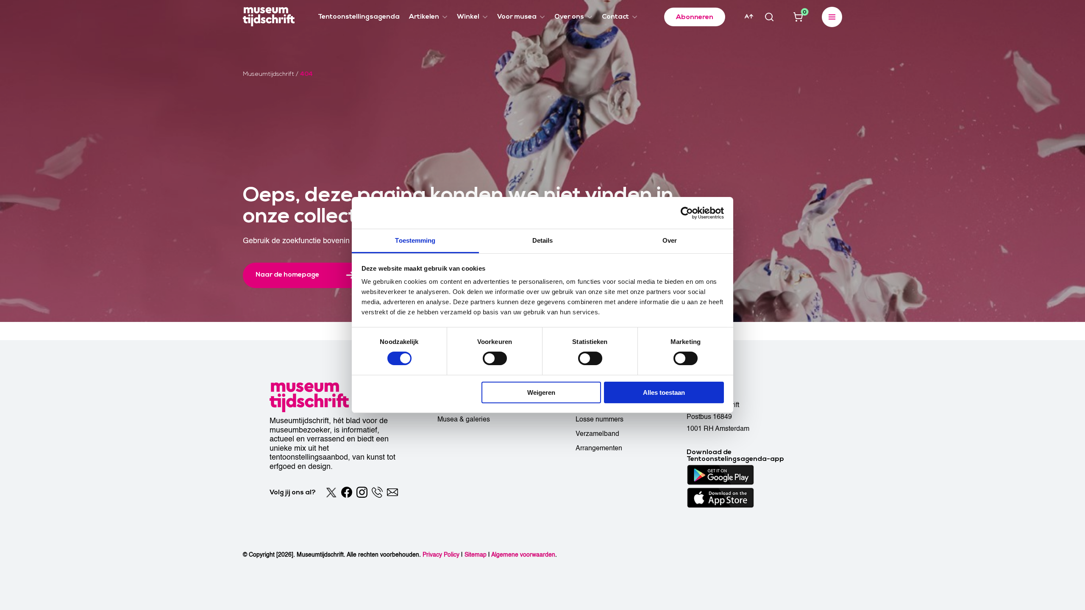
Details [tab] (542, 240)
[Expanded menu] (832, 17)
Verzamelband (597, 433)
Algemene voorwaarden (523, 555)
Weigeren (541, 392)
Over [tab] (669, 240)
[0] (798, 17)
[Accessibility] (749, 16)
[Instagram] (361, 492)
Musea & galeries (463, 419)
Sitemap (476, 555)
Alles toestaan (664, 392)
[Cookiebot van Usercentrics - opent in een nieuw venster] (687, 212)
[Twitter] (331, 492)
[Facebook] (346, 492)
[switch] (495, 358)
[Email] (392, 492)
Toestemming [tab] (415, 240)
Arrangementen (599, 448)
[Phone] (377, 492)
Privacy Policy (441, 555)
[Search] (769, 17)
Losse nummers (599, 419)
